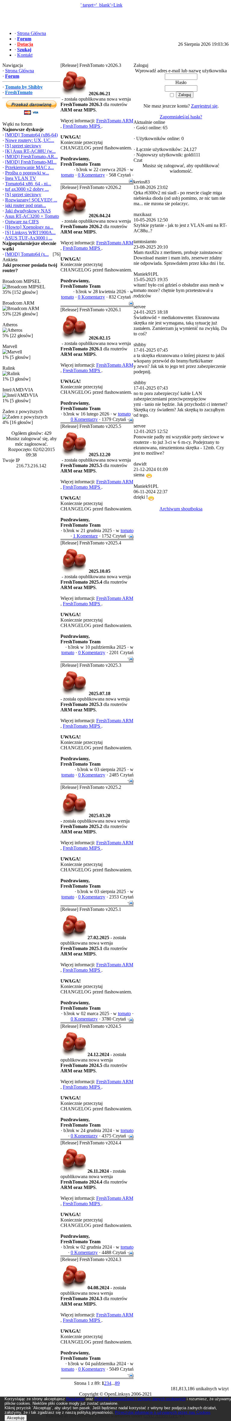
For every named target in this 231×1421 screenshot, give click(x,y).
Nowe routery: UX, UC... (29, 140)
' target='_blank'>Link (101, 5)
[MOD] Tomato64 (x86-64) (31, 134)
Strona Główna (19, 70)
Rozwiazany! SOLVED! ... (31, 199)
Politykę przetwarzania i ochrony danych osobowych (140, 1399)
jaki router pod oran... (25, 205)
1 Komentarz (85, 535)
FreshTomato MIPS (82, 126)
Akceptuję (15, 1418)
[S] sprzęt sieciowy (23, 145)
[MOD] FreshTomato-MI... (31, 162)
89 (117, 1383)
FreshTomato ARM (114, 120)
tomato (67, 174)
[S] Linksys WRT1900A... (30, 232)
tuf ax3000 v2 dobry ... (27, 189)
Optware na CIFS (22, 221)
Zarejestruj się (204, 105)
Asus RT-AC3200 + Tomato (32, 216)
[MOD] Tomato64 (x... (27, 254)
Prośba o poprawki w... (27, 172)
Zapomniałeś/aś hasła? (181, 116)
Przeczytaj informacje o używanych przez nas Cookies (163, 1412)
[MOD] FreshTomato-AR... (31, 156)
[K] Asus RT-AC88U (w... (30, 151)
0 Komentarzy (91, 174)
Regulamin (75, 1399)
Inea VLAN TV (20, 178)
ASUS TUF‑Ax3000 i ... (28, 237)
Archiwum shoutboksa (180, 508)
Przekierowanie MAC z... (29, 167)
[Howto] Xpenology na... (29, 227)
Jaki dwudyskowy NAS (28, 210)
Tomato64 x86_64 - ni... (28, 183)
